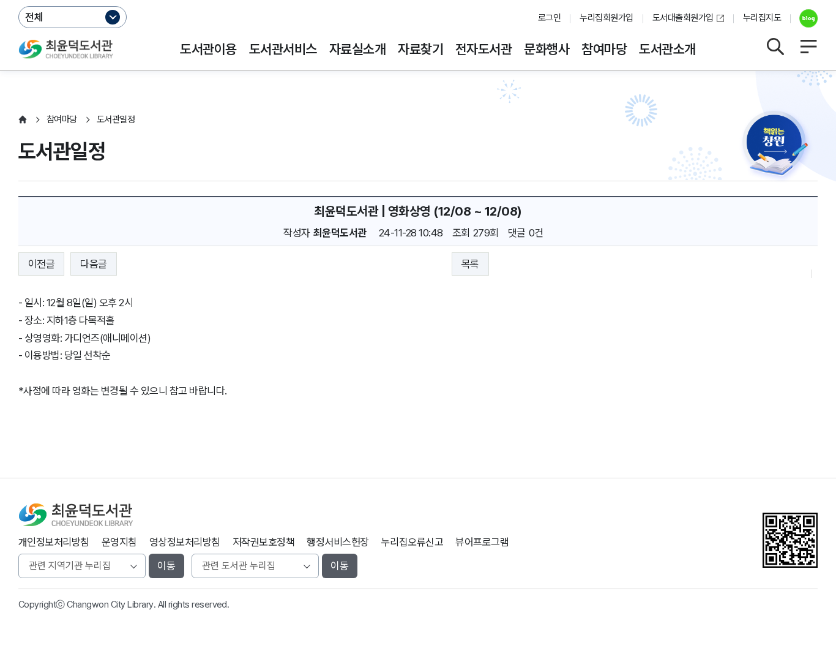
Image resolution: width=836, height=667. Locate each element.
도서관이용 (208, 49)
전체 (34, 17)
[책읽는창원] (778, 148)
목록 (470, 264)
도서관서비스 (283, 49)
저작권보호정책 (263, 542)
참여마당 (604, 49)
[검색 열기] (775, 46)
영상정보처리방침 (184, 542)
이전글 (41, 264)
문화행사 (546, 49)
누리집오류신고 (412, 542)
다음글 (93, 264)
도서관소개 (667, 49)
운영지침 (119, 542)
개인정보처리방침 (53, 542)
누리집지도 (762, 17)
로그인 (549, 17)
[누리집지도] (808, 46)
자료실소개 (357, 49)
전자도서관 (483, 49)
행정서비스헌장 (337, 542)
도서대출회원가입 (683, 17)
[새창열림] (804, 18)
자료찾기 (420, 49)
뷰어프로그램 (482, 542)
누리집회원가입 (606, 17)
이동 (166, 566)
